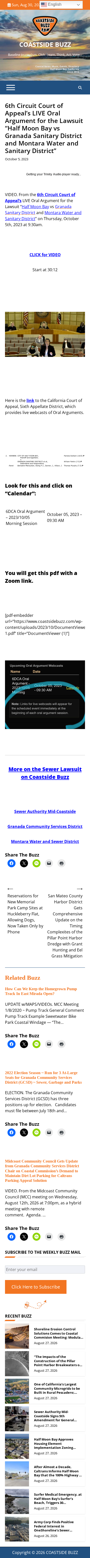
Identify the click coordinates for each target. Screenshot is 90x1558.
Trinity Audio (52, 174)
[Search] (80, 87)
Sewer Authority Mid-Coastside (45, 811)
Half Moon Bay (35, 206)
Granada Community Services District (45, 826)
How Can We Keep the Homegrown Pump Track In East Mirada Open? (41, 991)
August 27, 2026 (45, 1343)
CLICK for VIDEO (45, 254)
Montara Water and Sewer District (45, 841)
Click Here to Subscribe (36, 1287)
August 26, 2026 (45, 1535)
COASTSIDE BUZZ (45, 44)
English (54, 4)
